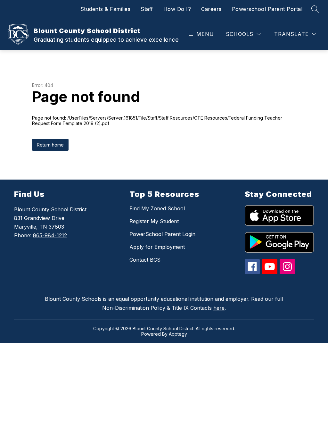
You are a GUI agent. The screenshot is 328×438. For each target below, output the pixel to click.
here (219, 308)
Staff (147, 9)
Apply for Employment (157, 247)
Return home (50, 144)
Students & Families (105, 9)
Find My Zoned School (157, 208)
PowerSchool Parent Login (162, 234)
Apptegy (178, 334)
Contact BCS (144, 260)
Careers (211, 9)
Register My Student (154, 221)
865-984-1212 (50, 235)
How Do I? (177, 9)
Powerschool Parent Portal (267, 9)
